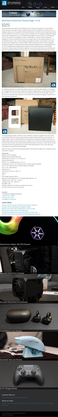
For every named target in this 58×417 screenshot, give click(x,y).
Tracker (52, 7)
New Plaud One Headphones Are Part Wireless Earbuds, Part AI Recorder (20, 212)
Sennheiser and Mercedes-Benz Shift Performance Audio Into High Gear (19, 205)
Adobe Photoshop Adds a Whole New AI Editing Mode (15, 210)
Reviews (30, 7)
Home (23, 7)
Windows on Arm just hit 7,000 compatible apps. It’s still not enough (18, 208)
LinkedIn (17, 397)
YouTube (4, 397)
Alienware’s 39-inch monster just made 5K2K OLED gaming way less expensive (21, 214)
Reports (38, 7)
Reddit (22, 397)
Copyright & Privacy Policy (27, 403)
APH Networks (14, 2)
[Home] (4, 3)
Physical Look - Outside (8, 195)
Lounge (45, 7)
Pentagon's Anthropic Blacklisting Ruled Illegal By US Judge (16, 207)
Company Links (16, 403)
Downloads (37, 403)
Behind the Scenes (6, 403)
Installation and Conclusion (9, 199)
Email (26, 397)
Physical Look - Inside (8, 197)
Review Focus (45, 403)
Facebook (9, 397)
